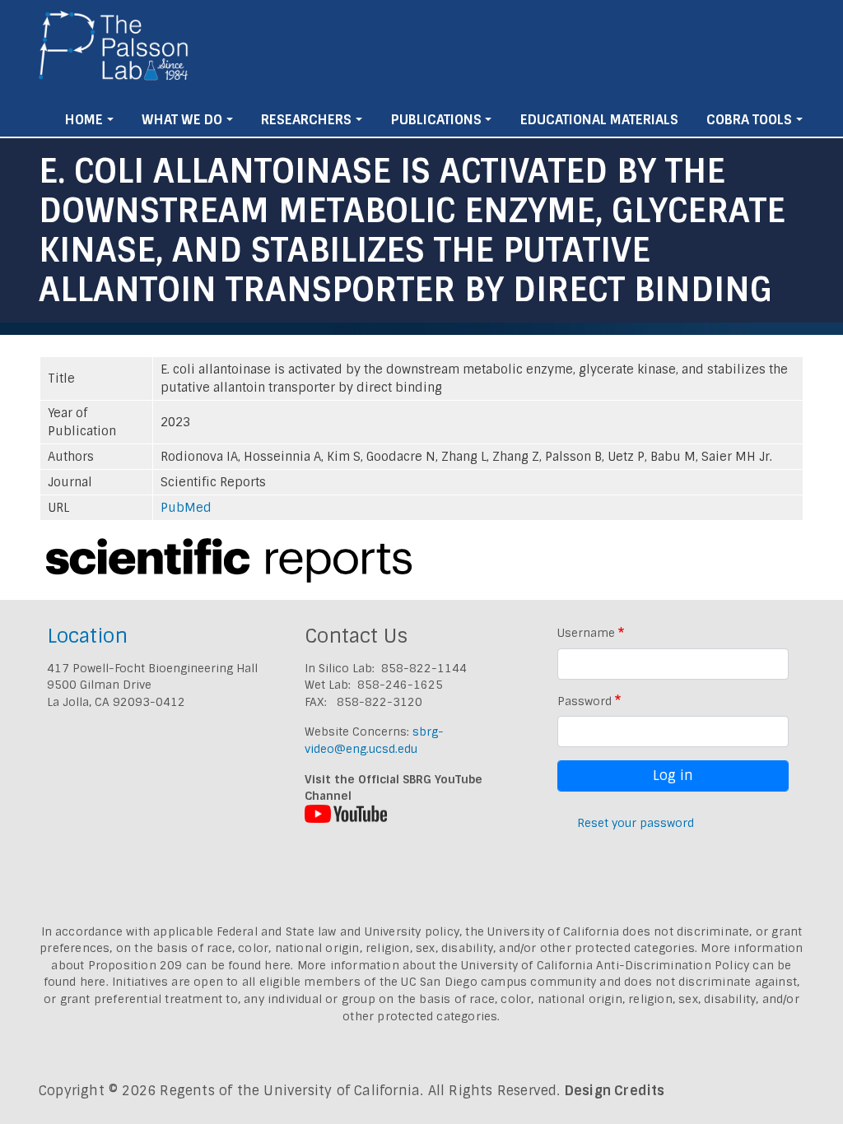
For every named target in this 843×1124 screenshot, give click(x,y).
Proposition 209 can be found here (189, 965)
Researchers (306, 119)
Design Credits (615, 1090)
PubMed (186, 507)
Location (87, 635)
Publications (436, 119)
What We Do (182, 119)
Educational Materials (599, 119)
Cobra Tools (749, 119)
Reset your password (635, 822)
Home (84, 119)
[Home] (114, 52)
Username (586, 632)
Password (584, 701)
